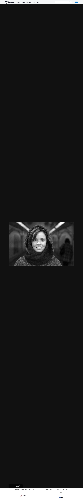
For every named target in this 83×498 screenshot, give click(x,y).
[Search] (68, 2)
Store (38, 2)
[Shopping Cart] (71, 2)
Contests (34, 2)
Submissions (58, 489)
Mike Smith (24, 495)
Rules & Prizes (49, 489)
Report (61, 492)
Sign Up (76, 2)
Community (28, 2)
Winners (17, 489)
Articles (18, 2)
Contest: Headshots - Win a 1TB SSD (27, 489)
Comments (66, 489)
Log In (73, 2)
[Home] (10, 2)
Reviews (23, 2)
